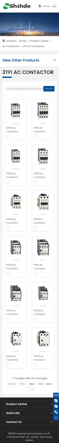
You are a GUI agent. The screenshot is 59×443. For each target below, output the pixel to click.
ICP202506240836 (16, 437)
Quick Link (13, 413)
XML (28, 437)
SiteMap (35, 437)
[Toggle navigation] (54, 6)
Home (22, 41)
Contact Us (14, 422)
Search (49, 88)
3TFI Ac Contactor (34, 46)
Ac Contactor (10, 46)
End (41, 384)
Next (31, 384)
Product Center (39, 41)
